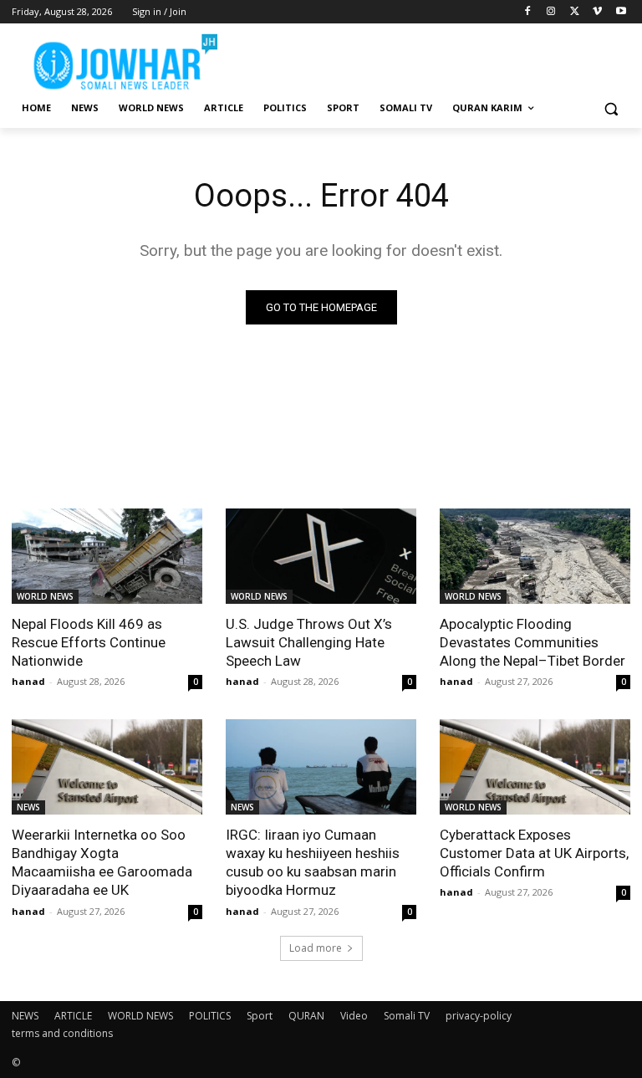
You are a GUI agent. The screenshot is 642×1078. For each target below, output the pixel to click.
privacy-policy (479, 1016)
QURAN (306, 1016)
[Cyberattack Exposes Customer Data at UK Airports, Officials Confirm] (535, 767)
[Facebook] (528, 12)
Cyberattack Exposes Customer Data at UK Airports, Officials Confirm (534, 853)
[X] (574, 12)
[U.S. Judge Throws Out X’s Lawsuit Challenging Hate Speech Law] (321, 556)
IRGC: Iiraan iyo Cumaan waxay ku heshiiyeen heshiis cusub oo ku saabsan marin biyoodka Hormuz (313, 862)
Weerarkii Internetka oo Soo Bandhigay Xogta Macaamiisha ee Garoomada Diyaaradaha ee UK (102, 862)
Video (354, 1016)
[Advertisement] (434, 58)
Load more (315, 948)
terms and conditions (62, 1033)
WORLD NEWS (45, 596)
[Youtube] (620, 12)
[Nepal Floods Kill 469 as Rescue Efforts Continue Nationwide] (107, 556)
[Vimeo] (597, 12)
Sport (260, 1016)
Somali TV (407, 1016)
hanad (28, 681)
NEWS (28, 807)
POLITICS (210, 1016)
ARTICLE (73, 1016)
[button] (610, 108)
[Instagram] (551, 12)
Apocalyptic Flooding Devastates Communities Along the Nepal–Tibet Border (532, 642)
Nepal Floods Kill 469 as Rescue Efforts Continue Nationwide (89, 642)
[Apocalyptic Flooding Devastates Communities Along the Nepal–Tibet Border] (535, 556)
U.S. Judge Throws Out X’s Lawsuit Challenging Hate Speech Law (309, 642)
